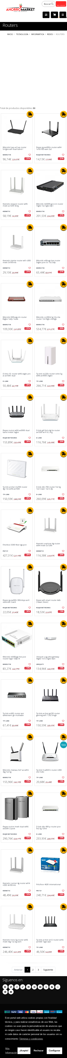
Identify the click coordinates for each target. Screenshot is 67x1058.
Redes (50, 34)
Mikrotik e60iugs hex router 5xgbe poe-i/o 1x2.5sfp (48, 262)
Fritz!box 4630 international (48, 884)
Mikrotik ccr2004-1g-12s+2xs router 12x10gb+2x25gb (48, 318)
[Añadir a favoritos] (29, 155)
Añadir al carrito (18, 166)
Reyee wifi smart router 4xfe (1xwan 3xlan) (48, 601)
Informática (37, 34)
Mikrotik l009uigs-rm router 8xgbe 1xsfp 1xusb (15, 318)
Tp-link (39, 381)
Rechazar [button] (38, 1050)
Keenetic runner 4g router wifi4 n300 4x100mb (16, 884)
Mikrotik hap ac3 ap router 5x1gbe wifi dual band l (14, 148)
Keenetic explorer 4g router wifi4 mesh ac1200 (48, 545)
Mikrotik (7, 155)
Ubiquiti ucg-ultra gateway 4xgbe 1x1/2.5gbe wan (47, 658)
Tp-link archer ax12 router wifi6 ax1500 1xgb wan (49, 941)
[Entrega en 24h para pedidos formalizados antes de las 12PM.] (30, 114)
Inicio (10, 34)
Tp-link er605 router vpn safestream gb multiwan (13, 714)
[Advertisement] (33, 71)
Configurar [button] (54, 1050)
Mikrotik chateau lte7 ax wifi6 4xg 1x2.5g (16, 771)
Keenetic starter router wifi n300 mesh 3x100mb (17, 262)
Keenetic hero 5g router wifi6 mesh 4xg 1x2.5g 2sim (15, 941)
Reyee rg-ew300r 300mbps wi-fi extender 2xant (16, 601)
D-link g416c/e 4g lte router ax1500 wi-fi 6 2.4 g (48, 431)
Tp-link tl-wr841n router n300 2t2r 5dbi (49, 771)
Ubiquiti (40, 664)
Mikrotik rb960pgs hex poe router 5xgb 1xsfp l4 (14, 658)
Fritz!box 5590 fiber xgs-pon (15, 545)
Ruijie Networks (43, 155)
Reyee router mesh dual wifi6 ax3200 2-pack (15, 828)
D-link (5, 381)
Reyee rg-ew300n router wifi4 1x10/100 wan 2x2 (48, 148)
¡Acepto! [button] (24, 1050)
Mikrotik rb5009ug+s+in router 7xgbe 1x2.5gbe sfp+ (49, 205)
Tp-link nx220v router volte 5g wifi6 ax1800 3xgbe (49, 375)
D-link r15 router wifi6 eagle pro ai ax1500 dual (17, 375)
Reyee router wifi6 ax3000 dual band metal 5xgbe (16, 431)
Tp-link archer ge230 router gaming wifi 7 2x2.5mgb (48, 714)
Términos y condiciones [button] (31, 1039)
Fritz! (5, 551)
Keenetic (6, 211)
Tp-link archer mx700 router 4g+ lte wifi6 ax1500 (15, 488)
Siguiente (48, 969)
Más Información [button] (11, 1050)
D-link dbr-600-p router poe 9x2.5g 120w (48, 828)
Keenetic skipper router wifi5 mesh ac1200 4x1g (15, 205)
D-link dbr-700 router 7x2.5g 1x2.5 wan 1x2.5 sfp (48, 488)
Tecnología (22, 34)
